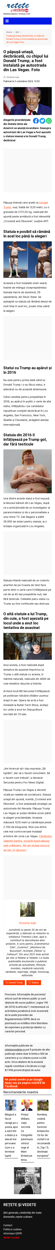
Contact (7, 1225)
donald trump (16, 982)
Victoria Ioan (12, 77)
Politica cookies (12, 1229)
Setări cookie (11, 1237)
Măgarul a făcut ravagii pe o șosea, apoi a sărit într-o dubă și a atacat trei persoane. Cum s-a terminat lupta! (11, 1135)
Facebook (11, 1086)
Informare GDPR (12, 1233)
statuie (35, 982)
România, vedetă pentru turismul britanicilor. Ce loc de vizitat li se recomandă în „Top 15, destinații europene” (43, 1135)
